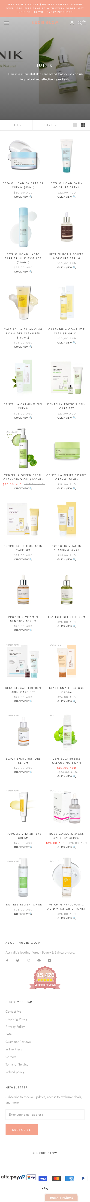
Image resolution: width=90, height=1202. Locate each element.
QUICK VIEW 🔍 (23, 197)
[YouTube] (49, 960)
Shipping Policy (16, 1019)
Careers (11, 1057)
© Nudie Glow (45, 1153)
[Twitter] (17, 960)
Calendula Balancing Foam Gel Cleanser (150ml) (23, 333)
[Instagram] (28, 960)
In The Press (14, 1049)
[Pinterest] (39, 960)
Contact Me (13, 1011)
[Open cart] (84, 22)
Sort (49, 125)
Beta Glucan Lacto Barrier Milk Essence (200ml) (23, 258)
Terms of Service (17, 1064)
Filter (16, 125)
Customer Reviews (18, 1041)
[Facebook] (7, 960)
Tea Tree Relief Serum (66, 617)
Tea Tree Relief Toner (23, 904)
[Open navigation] (6, 23)
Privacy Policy (15, 1026)
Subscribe (21, 1130)
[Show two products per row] (83, 125)
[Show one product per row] (75, 125)
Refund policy (15, 1072)
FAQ (9, 1034)
